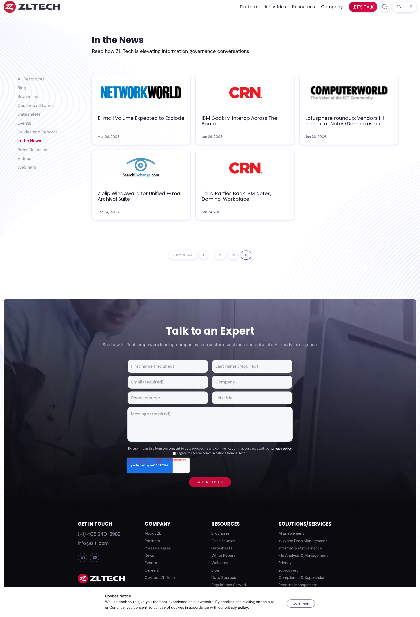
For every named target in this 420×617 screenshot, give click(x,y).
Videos (24, 158)
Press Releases (32, 150)
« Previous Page (183, 256)
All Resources (31, 79)
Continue (301, 604)
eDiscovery (289, 570)
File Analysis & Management (303, 555)
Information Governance (300, 548)
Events (24, 123)
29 (235, 255)
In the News (29, 141)
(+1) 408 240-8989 (99, 534)
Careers (152, 570)
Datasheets (29, 114)
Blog (22, 88)
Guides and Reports (38, 132)
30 (248, 255)
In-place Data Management (303, 540)
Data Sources (223, 577)
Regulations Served (228, 584)
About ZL (153, 533)
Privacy (285, 562)
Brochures (28, 96)
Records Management (298, 584)
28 (222, 255)
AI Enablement (291, 533)
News (149, 555)
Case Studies (223, 540)
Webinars (27, 167)
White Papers (223, 555)
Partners (152, 540)
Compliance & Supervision (302, 577)
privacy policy (281, 449)
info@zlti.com (93, 543)
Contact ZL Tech (160, 577)
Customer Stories (36, 105)
